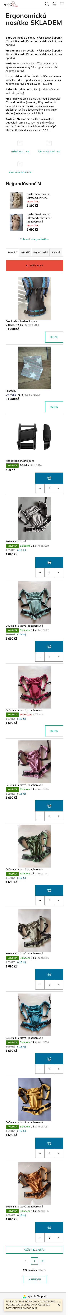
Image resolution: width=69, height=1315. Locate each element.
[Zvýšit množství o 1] (58, 488)
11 (43, 1261)
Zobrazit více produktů (33, 239)
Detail (54, 337)
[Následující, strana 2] (34, 1261)
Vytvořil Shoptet (37, 1296)
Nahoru (36, 1279)
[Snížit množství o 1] (40, 488)
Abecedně (56, 252)
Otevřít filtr (34, 266)
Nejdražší (25, 252)
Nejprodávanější (40, 252)
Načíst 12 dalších (34, 1250)
